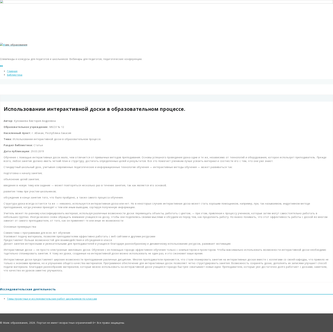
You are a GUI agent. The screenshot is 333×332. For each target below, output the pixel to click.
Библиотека (14, 74)
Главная (12, 71)
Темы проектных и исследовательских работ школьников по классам (52, 298)
